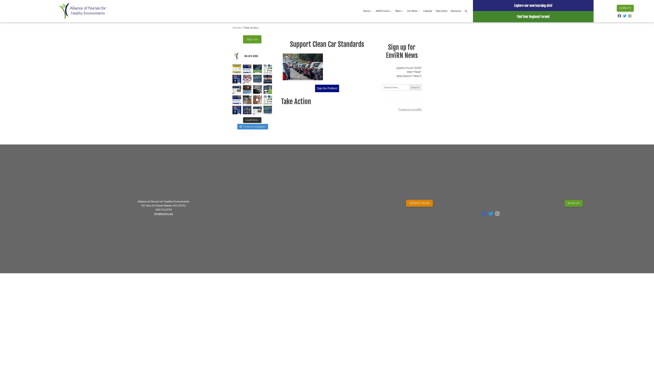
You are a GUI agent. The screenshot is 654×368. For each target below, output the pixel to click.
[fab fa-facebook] (619, 16)
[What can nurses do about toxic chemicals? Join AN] (236, 69)
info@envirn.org (163, 213)
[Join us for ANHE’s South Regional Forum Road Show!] (267, 99)
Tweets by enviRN (410, 109)
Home (236, 27)
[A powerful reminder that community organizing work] (247, 99)
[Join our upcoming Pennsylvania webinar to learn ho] (247, 79)
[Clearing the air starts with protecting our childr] (247, 69)
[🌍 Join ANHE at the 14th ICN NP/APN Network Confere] (267, 79)
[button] (466, 11)
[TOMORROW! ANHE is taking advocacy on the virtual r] (247, 110)
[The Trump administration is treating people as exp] (236, 110)
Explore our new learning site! (533, 6)
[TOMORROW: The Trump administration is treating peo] (236, 79)
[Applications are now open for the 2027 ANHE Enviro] (267, 89)
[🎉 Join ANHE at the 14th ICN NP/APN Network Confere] (236, 89)
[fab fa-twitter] (624, 16)
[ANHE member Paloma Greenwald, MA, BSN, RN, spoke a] (247, 89)
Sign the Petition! (327, 88)
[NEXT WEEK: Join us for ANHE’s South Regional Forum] (267, 69)
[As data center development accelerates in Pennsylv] (257, 69)
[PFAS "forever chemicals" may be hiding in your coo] (257, 89)
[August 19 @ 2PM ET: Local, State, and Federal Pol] (267, 110)
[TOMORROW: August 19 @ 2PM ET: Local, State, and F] (257, 79)
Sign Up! (252, 39)
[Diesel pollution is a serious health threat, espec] (257, 99)
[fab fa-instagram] (629, 16)
